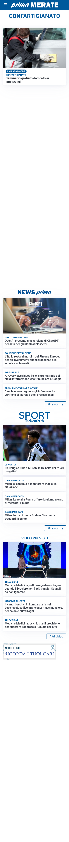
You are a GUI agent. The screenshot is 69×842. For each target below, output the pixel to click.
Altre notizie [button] (55, 404)
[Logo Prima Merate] (34, 5)
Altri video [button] (56, 636)
